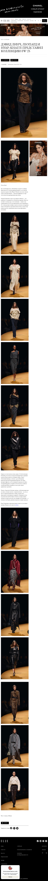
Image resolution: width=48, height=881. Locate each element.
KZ (42, 852)
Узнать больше (13, 874)
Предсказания (14, 22)
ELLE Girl (32, 20)
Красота (29, 19)
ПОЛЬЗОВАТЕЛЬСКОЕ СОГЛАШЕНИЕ (24, 849)
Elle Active (26, 20)
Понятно (10, 876)
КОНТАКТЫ (44, 846)
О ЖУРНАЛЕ (19, 846)
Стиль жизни (13, 20)
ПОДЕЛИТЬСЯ (6, 60)
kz (35, 20)
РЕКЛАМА (44, 849)
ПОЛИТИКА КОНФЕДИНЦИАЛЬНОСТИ (22, 854)
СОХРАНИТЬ (15, 60)
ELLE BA (12, 19)
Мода (20, 19)
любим (16, 505)
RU (46, 852)
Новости (24, 19)
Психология (20, 20)
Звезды (16, 19)
